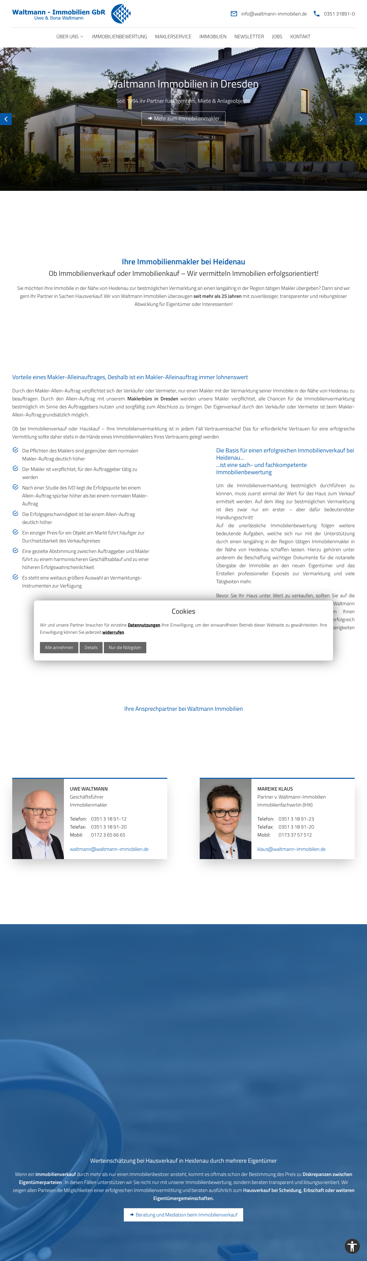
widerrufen (113, 632)
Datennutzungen (144, 624)
